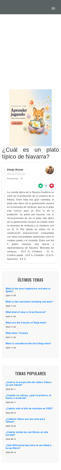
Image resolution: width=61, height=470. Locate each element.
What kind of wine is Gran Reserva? (26, 312)
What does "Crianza (17, 333)
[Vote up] (40, 185)
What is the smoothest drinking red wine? (29, 301)
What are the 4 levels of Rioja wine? (26, 322)
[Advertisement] (30, 50)
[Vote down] (51, 185)
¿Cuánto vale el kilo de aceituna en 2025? (29, 408)
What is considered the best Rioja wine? (28, 343)
